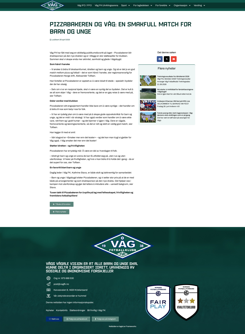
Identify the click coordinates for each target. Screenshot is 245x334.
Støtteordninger (77, 310)
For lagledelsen (141, 5)
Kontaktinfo (62, 310)
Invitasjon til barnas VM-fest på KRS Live (173, 101)
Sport (124, 5)
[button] (160, 59)
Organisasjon (180, 5)
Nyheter (50, 310)
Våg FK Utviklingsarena (106, 5)
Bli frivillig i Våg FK (96, 310)
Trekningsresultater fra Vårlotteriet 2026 (173, 76)
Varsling (198, 5)
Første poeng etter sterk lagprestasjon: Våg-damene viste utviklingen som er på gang (175, 114)
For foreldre (161, 5)
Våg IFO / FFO (84, 5)
